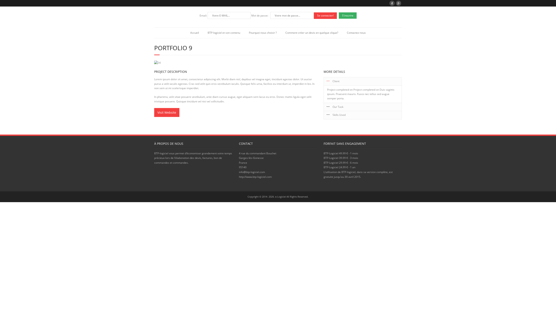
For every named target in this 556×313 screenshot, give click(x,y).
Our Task (338, 107)
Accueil (194, 33)
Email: (204, 15)
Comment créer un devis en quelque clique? (311, 33)
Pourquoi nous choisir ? (263, 33)
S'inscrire (347, 15)
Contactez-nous (356, 33)
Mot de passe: (260, 15)
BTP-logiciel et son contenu (224, 33)
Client (336, 81)
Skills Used (339, 115)
